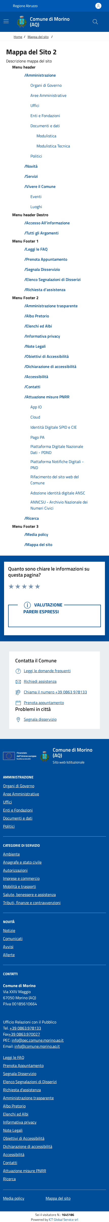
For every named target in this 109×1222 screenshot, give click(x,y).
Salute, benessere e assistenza (29, 894)
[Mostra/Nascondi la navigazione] (6, 21)
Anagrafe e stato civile (22, 862)
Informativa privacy (20, 1122)
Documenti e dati (17, 818)
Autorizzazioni (15, 870)
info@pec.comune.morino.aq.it (38, 1040)
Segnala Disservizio (19, 1074)
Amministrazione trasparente (28, 1098)
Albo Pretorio (14, 1106)
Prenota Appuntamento (23, 1065)
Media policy (13, 1198)
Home (18, 36)
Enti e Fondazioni (18, 810)
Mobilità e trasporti (19, 886)
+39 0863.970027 (24, 1034)
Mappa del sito (38, 36)
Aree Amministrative (21, 794)
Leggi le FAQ (13, 1057)
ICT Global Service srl (63, 1219)
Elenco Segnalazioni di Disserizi (30, 1082)
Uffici (7, 802)
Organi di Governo (18, 786)
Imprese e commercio (21, 878)
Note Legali (13, 1130)
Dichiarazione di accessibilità (27, 1146)
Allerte (9, 955)
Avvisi (8, 947)
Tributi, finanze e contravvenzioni (32, 903)
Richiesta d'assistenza (22, 1090)
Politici (9, 826)
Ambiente (11, 854)
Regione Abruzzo (25, 5)
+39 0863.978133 (25, 1028)
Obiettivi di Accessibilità (23, 1138)
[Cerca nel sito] (95, 22)
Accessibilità (13, 1154)
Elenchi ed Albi (15, 1114)
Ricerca (9, 1179)
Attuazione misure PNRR (24, 1171)
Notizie (9, 930)
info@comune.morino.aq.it (37, 1046)
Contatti (10, 1163)
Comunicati (13, 938)
